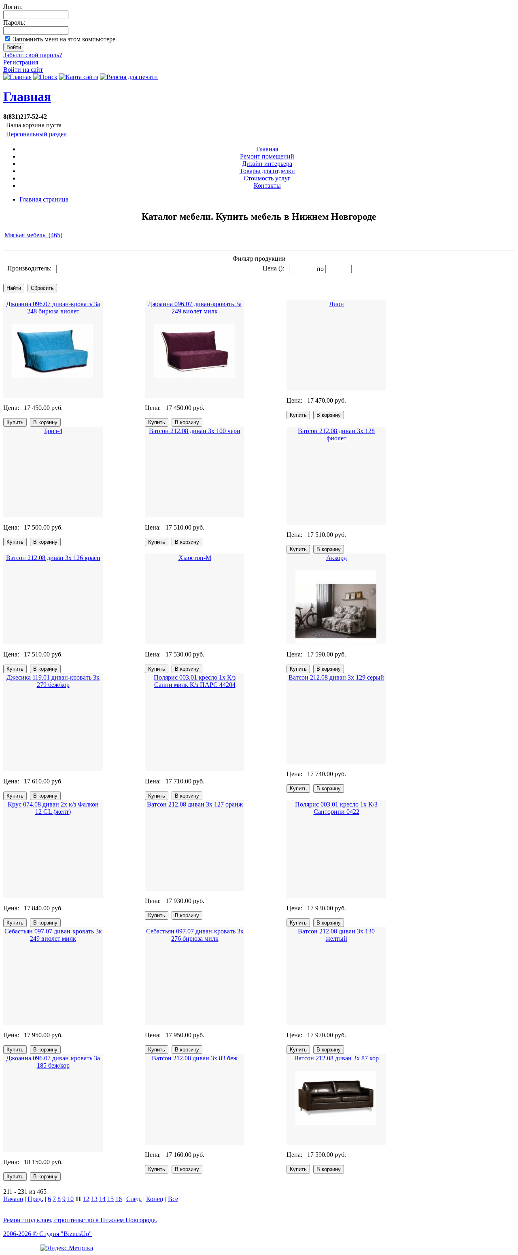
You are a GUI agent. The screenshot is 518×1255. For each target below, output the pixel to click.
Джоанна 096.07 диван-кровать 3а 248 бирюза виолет (53, 307)
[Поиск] (45, 76)
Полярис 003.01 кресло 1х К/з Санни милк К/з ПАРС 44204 (195, 681)
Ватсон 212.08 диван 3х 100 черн (194, 430)
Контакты (267, 185)
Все (173, 1198)
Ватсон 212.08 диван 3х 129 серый (336, 677)
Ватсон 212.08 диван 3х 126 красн (53, 557)
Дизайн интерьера (267, 163)
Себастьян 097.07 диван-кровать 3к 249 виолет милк (53, 935)
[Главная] (17, 76)
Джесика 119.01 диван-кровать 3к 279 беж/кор (53, 681)
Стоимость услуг (267, 178)
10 (70, 1198)
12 (86, 1198)
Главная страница (43, 199)
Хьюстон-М (194, 557)
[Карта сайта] (78, 76)
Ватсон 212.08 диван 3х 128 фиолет (336, 434)
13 (94, 1198)
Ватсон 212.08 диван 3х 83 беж (195, 1058)
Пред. (35, 1198)
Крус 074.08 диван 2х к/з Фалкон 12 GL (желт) (53, 808)
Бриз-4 (53, 430)
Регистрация (20, 62)
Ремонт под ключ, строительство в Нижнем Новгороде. (80, 1219)
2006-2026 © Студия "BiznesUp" (47, 1233)
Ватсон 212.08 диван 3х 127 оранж (195, 804)
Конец (154, 1198)
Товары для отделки (267, 170)
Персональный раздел (36, 134)
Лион (336, 303)
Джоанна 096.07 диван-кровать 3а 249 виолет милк (195, 307)
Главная (27, 96)
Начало (13, 1198)
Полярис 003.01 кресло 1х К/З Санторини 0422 (336, 808)
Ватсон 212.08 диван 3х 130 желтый (336, 935)
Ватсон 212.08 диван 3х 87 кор (336, 1058)
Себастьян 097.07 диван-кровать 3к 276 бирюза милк (195, 935)
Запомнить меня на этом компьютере (64, 39)
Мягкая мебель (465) (33, 235)
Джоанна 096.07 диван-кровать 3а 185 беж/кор (53, 1062)
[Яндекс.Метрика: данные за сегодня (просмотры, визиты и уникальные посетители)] (66, 1248)
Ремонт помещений (267, 156)
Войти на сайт (23, 69)
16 (118, 1198)
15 (110, 1198)
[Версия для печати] (129, 76)
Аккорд (336, 557)
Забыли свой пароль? (32, 54)
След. (134, 1198)
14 (102, 1198)
